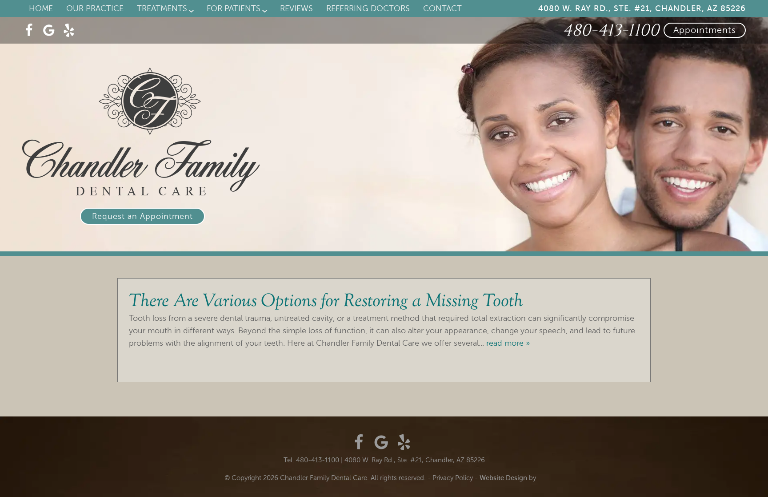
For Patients (233, 8)
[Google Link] (381, 442)
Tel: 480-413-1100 (311, 460)
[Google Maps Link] (49, 30)
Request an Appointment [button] (142, 216)
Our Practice (95, 8)
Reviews (296, 8)
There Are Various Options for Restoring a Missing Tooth (326, 302)
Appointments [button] (704, 30)
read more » (508, 343)
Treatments (162, 8)
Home (41, 8)
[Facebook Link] (29, 30)
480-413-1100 (610, 30)
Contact (442, 8)
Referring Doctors (368, 8)
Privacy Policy (452, 477)
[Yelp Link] (69, 30)
